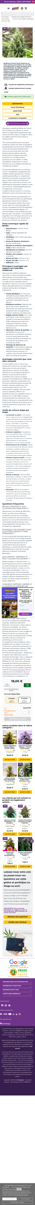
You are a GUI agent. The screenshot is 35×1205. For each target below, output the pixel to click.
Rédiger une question (17, 917)
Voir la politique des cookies (20, 1195)
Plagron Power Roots (19, 425)
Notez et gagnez (8, 60)
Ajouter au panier (17, 719)
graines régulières (18, 670)
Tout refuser (25, 1199)
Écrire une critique (18, 922)
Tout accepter (9, 1199)
